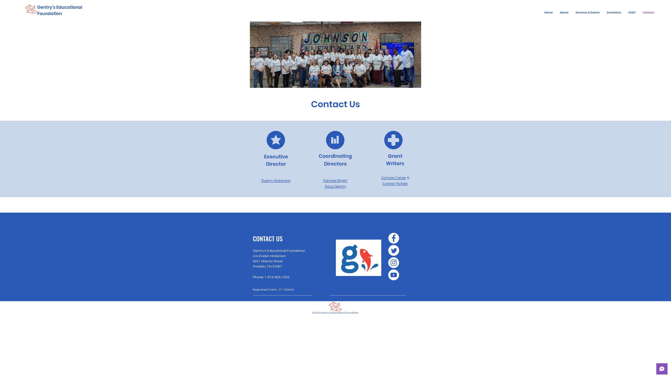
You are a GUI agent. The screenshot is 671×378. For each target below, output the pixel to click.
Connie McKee (395, 184)
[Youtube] (393, 275)
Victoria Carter (393, 178)
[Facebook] (393, 238)
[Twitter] (393, 250)
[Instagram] (393, 262)
